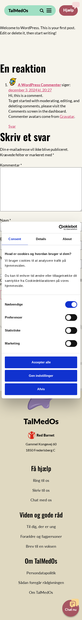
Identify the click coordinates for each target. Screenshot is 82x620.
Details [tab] (41, 239)
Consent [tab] (14, 239)
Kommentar (11, 165)
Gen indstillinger (41, 375)
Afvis (41, 389)
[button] (49, 10)
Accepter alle (41, 362)
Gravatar (67, 116)
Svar (12, 126)
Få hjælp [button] (68, 10)
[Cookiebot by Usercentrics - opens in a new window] (59, 227)
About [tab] (67, 239)
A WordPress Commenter (39, 84)
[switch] (71, 317)
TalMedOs (18, 10)
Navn (5, 220)
